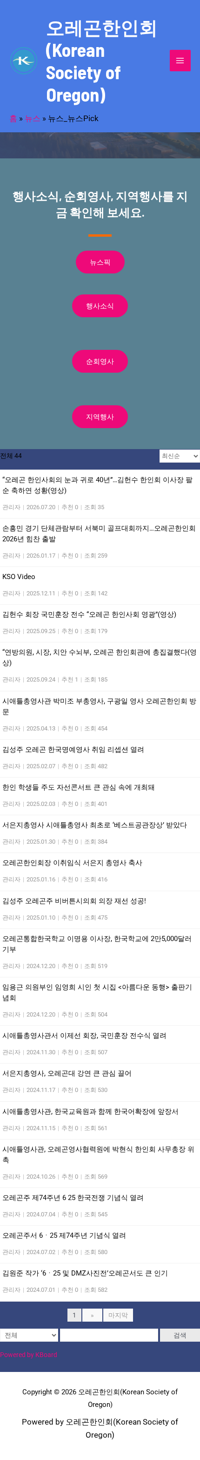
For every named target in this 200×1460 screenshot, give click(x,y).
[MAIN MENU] (180, 60)
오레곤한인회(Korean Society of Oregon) (102, 60)
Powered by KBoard (28, 1354)
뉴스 (32, 118)
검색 (180, 1335)
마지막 (118, 1315)
